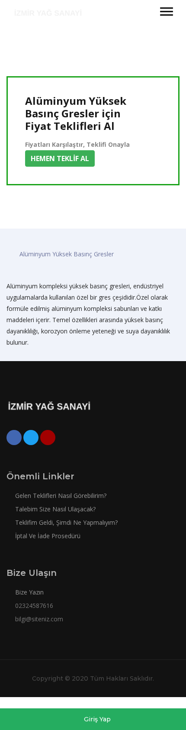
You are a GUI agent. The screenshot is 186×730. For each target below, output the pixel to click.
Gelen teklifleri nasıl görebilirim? (59, 495)
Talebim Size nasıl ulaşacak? (54, 509)
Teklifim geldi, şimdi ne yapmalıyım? (65, 522)
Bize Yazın (29, 592)
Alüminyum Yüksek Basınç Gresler (66, 254)
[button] (166, 11)
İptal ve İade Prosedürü (46, 536)
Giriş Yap (96, 719)
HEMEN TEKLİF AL (60, 158)
